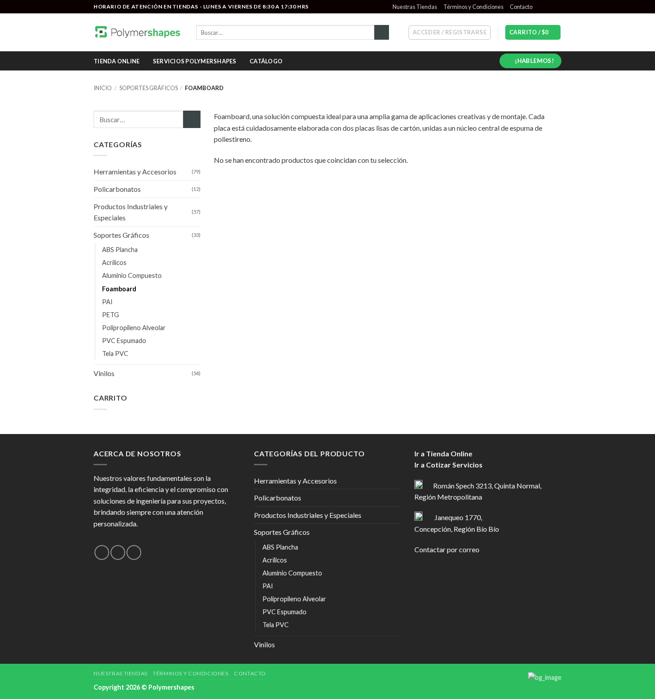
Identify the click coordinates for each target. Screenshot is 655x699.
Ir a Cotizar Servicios (448, 464)
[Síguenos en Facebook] (540, 7)
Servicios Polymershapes (195, 61)
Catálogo (266, 61)
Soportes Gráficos (148, 87)
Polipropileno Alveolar (134, 327)
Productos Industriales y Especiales (131, 212)
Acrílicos (114, 262)
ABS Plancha (120, 249)
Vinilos (104, 373)
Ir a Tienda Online (443, 453)
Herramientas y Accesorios (135, 171)
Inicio (103, 87)
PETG (110, 314)
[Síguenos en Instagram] (548, 7)
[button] (450, 32)
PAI (107, 302)
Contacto (521, 6)
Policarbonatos (117, 189)
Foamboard (119, 289)
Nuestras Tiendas (415, 6)
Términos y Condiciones (473, 6)
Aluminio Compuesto (132, 275)
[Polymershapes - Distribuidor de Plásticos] (138, 32)
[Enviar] (381, 32)
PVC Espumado (124, 340)
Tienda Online (116, 61)
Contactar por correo (446, 549)
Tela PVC (115, 353)
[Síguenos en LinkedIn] (557, 7)
